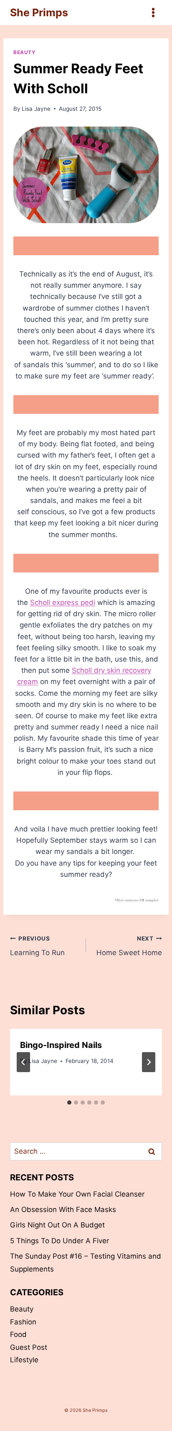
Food (18, 1334)
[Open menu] (153, 12)
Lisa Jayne (36, 108)
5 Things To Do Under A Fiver (59, 1241)
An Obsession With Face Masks (63, 1209)
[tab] (69, 1102)
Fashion (23, 1322)
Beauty (24, 52)
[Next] (148, 1062)
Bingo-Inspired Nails (61, 1045)
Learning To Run (37, 946)
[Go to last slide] (23, 1062)
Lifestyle (24, 1360)
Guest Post (28, 1347)
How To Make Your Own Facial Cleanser (77, 1194)
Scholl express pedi (62, 602)
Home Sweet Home (129, 946)
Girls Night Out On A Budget (57, 1225)
